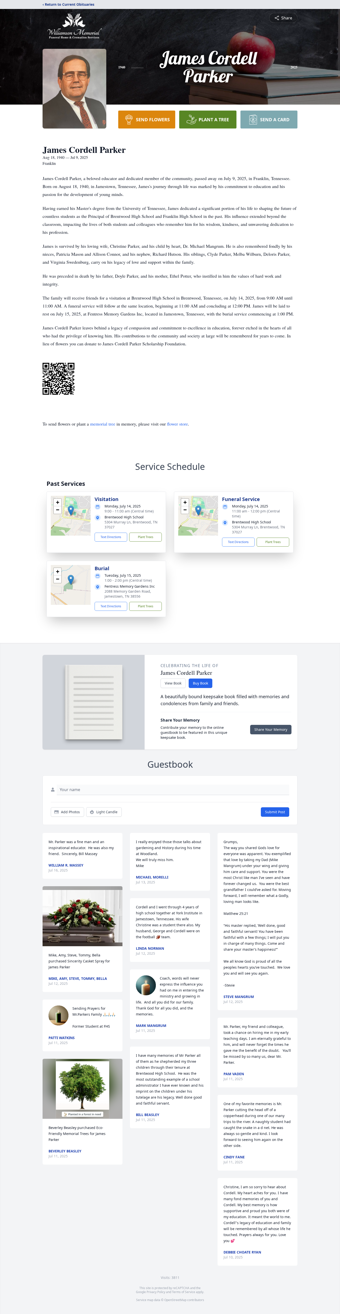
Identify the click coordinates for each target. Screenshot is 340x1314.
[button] (71, 510)
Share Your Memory (270, 729)
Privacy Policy (156, 1292)
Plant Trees (145, 537)
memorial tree (102, 424)
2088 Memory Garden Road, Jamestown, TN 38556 (128, 594)
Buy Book (200, 683)
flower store (177, 424)
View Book (173, 683)
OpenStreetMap (175, 1300)
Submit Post (275, 812)
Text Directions (111, 537)
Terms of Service (183, 1292)
